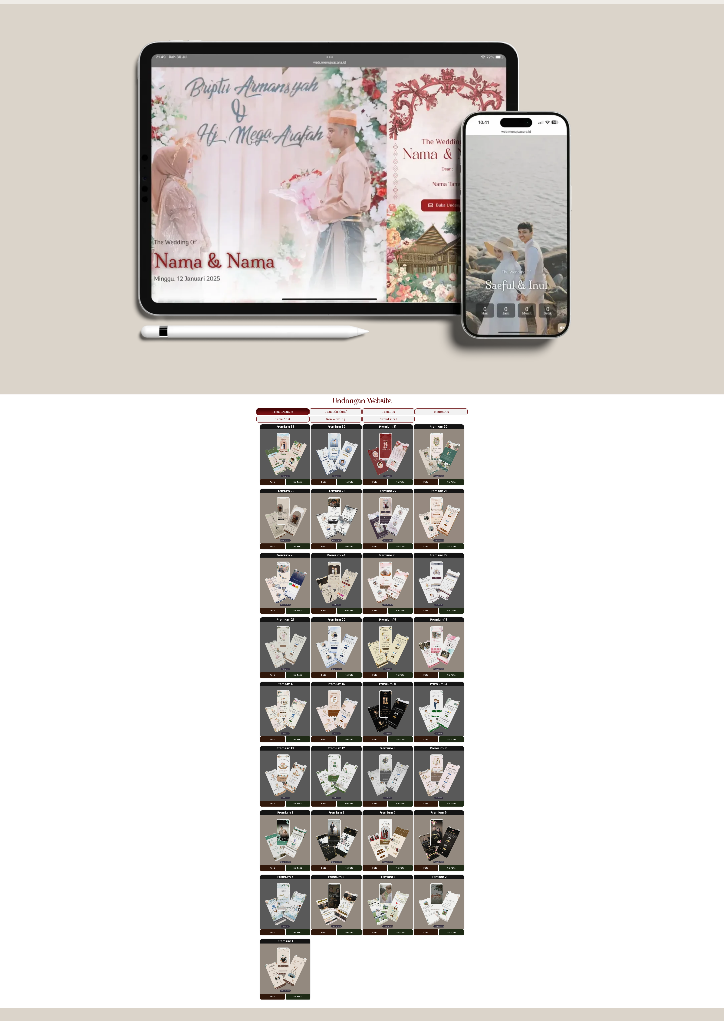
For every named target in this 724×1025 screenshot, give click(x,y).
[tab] (282, 411)
